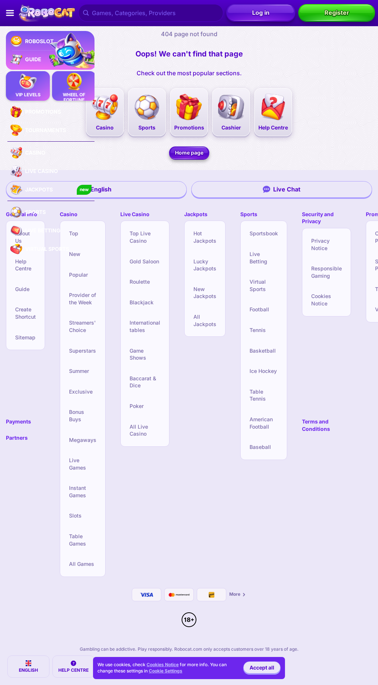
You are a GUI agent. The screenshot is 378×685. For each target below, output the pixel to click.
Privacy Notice (320, 244)
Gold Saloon (144, 261)
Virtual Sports (258, 285)
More (234, 594)
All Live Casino (139, 430)
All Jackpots (204, 320)
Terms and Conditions (316, 425)
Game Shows (138, 354)
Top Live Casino (140, 237)
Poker (137, 406)
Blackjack (142, 302)
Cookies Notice (321, 300)
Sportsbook (264, 233)
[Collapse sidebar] (10, 13)
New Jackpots (204, 293)
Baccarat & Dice (143, 382)
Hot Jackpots (204, 237)
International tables (145, 326)
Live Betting (258, 257)
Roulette (140, 282)
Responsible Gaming (326, 272)
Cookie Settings (165, 671)
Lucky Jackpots (204, 265)
